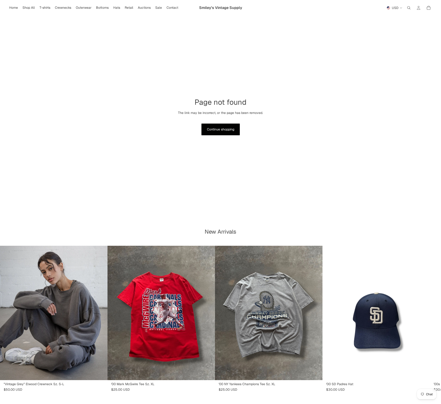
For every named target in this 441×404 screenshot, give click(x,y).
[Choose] (100, 373)
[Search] (409, 8)
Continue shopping (220, 129)
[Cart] (429, 8)
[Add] (208, 373)
